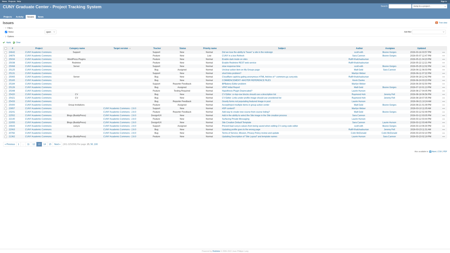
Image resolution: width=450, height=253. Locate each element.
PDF (445, 151)
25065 (12, 77)
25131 (12, 73)
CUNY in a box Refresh (233, 55)
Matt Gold (358, 70)
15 (50, 144)
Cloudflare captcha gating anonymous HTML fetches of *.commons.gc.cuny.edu (260, 77)
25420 (12, 94)
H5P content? (228, 108)
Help (19, 1)
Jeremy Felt (389, 94)
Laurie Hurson (358, 91)
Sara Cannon (358, 55)
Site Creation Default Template (236, 122)
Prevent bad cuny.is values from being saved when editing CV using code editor (260, 126)
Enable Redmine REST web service (239, 62)
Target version (121, 48)
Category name (77, 48)
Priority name (210, 48)
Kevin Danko (358, 80)
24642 (12, 52)
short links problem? (231, 73)
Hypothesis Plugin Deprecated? (237, 91)
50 (92, 144)
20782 (12, 133)
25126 (12, 87)
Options (10, 36)
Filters (10, 28)
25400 (12, 105)
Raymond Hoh (359, 94)
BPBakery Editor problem (234, 84)
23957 (12, 108)
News (41, 17)
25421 (12, 98)
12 (34, 144)
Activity (20, 17)
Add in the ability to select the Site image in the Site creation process (254, 115)
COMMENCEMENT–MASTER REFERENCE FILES (246, 80)
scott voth (358, 52)
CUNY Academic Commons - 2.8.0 (119, 108)
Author (359, 48)
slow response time (231, 66)
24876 (12, 55)
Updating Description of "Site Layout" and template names (249, 136)
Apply (8, 42)
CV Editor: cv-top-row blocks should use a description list (249, 94)
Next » (57, 144)
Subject (282, 48)
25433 (12, 101)
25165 (12, 80)
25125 (12, 70)
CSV (440, 151)
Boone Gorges (389, 52)
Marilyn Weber (359, 73)
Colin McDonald (358, 133)
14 (44, 144)
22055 (12, 122)
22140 (12, 119)
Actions (443, 52)
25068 (12, 66)
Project (39, 48)
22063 (12, 129)
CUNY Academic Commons (38, 52)
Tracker (157, 48)
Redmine (216, 251)
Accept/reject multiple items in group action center (245, 105)
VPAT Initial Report (231, 87)
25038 (12, 62)
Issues (30, 17)
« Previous (10, 144)
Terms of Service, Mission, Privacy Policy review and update (250, 133)
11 (28, 144)
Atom (434, 151)
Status (11, 32)
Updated (421, 48)
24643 (12, 126)
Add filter (408, 32)
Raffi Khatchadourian (359, 59)
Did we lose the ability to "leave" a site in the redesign (247, 52)
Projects (12, 1)
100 (96, 144)
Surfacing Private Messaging (235, 119)
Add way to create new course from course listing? (246, 112)
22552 (12, 115)
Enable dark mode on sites (235, 59)
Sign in (444, 1)
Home (4, 1)
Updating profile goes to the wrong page (241, 129)
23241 (12, 112)
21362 (12, 136)
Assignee (390, 48)
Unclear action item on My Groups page (241, 70)
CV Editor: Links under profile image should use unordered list (251, 98)
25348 (12, 91)
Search (384, 6)
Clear (18, 42)
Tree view (443, 23)
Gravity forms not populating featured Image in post (246, 101)
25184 (12, 84)
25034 (12, 59)
